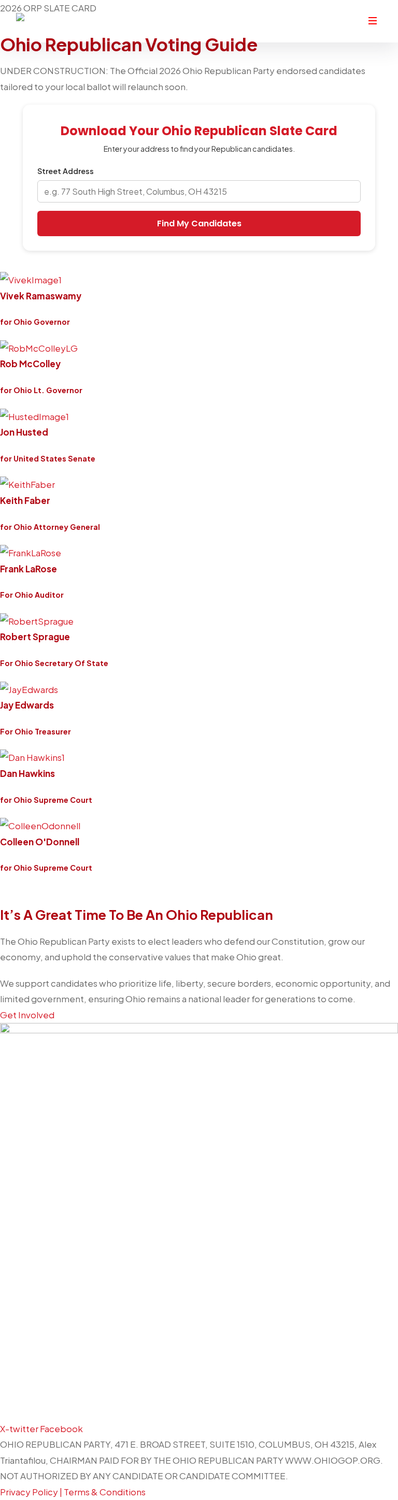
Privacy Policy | (32, 1491)
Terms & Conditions (105, 1491)
